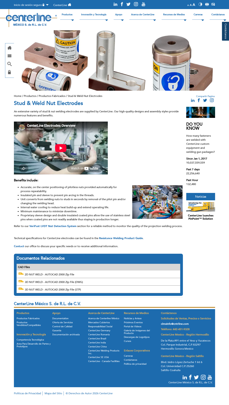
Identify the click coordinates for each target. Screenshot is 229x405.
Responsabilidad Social (100, 326)
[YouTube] (143, 4)
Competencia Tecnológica (30, 340)
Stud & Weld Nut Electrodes (85, 96)
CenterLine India (97, 342)
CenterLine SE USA (98, 357)
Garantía (56, 330)
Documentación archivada (66, 334)
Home (17, 96)
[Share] (213, 5)
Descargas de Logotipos (137, 337)
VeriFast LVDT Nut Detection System (52, 226)
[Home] (9, 48)
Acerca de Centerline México (103, 318)
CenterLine (60, 5)
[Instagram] (136, 4)
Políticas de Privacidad (27, 393)
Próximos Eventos (133, 322)
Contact (19, 246)
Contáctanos (130, 360)
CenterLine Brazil (97, 338)
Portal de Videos (132, 326)
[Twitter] (128, 4)
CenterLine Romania (99, 334)
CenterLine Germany (99, 330)
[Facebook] (122, 4)
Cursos (127, 341)
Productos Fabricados (52, 96)
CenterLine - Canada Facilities (104, 361)
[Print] (207, 5)
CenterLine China (97, 346)
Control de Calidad (62, 326)
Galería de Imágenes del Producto (137, 332)
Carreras (128, 356)
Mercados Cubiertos (99, 322)
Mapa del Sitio (53, 393)
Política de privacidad (135, 364)
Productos (30, 96)
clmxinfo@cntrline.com (175, 324)
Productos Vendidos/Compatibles (29, 324)
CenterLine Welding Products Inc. (103, 352)
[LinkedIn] (115, 4)
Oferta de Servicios (62, 322)
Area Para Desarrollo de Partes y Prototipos (34, 345)
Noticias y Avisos (132, 318)
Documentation (60, 318)
